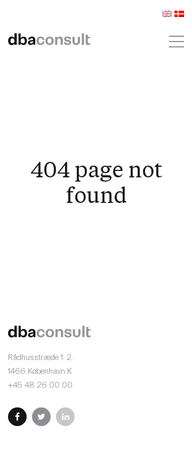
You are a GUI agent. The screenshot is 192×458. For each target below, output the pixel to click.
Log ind (94, 49)
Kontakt (73, 12)
